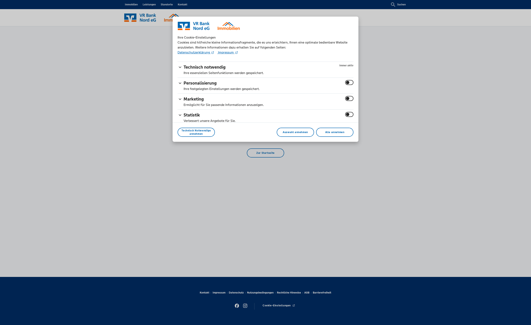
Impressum (226, 52)
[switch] (349, 82)
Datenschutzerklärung (194, 52)
